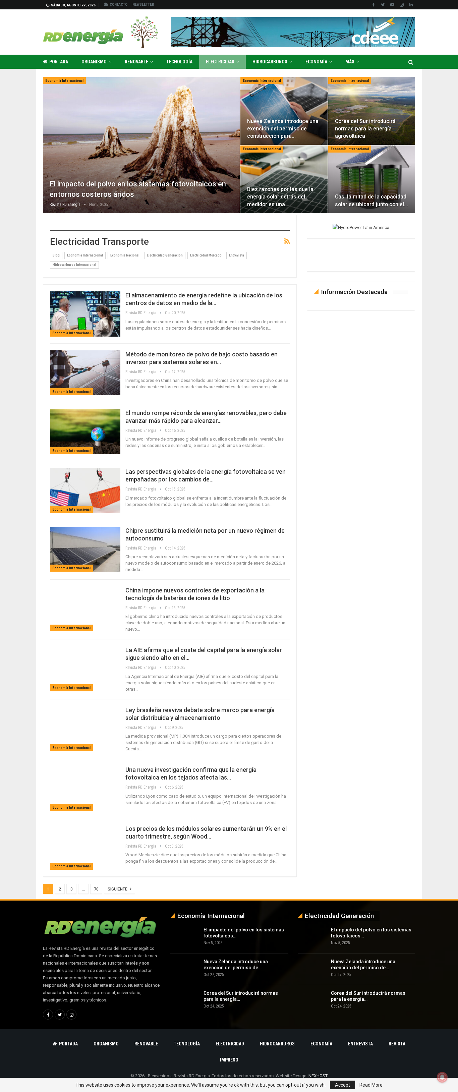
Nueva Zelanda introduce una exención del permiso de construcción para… (283, 128)
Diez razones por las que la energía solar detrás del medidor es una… (280, 196)
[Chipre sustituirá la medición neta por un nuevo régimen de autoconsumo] (85, 549)
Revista (397, 1043)
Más (349, 61)
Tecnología (179, 61)
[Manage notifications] (442, 1077)
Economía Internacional (64, 80)
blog (56, 255)
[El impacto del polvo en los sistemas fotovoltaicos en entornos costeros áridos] (141, 145)
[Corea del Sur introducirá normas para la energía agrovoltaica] (372, 111)
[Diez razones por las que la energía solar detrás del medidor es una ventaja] (284, 179)
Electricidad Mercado (206, 255)
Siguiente (118, 889)
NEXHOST (318, 1075)
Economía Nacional (124, 255)
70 (96, 889)
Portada (58, 61)
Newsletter (143, 4)
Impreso (229, 1059)
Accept (342, 1085)
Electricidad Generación (165, 255)
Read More (371, 1085)
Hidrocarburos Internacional (74, 265)
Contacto (118, 4)
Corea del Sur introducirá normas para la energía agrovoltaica (365, 128)
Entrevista (236, 255)
